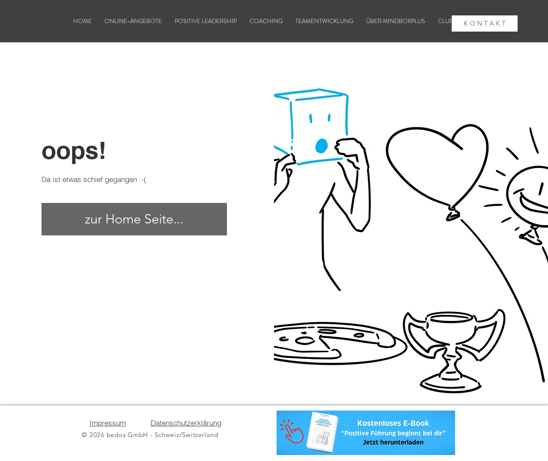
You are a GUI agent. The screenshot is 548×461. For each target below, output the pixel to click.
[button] (396, 21)
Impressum (107, 422)
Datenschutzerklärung (186, 422)
